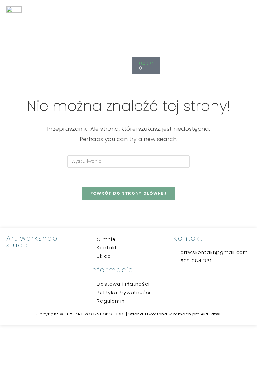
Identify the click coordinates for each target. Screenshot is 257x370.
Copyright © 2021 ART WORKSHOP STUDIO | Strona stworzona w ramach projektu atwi (128, 314)
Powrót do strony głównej (128, 193)
